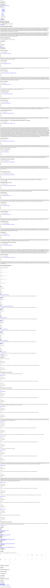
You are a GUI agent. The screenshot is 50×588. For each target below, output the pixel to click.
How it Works (2, 5)
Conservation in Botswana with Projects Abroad (9, 257)
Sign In (1, 6)
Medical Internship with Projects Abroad (8, 93)
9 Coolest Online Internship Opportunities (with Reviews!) (7, 539)
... (4, 355)
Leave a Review (2, 47)
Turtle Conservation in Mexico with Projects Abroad (9, 185)
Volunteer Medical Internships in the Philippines (9, 224)
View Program (2, 297)
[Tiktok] (4, 584)
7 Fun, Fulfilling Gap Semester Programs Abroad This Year (7, 543)
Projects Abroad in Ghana (6, 151)
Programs (4, 10)
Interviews (4, 11)
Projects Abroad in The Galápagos (7, 53)
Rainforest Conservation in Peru (7, 84)
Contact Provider (2, 24)
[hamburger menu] (4, 7)
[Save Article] (1, 532)
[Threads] (1, 584)
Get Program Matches (6, 5)
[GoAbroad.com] (2, 0)
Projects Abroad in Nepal (3, 317)
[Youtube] (2, 584)
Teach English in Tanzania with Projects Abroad (9, 123)
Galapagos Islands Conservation (7, 63)
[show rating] (0, 56)
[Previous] (0, 355)
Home (2, 12)
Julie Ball (1, 535)
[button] (25, 268)
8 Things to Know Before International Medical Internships (7, 547)
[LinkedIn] (3, 584)
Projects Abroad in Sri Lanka (6, 205)
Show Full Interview (2, 391)
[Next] (6, 355)
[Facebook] (0, 584)
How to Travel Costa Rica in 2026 (4, 530)
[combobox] (4, 268)
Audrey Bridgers (2, 544)
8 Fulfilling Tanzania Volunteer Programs (5, 534)
